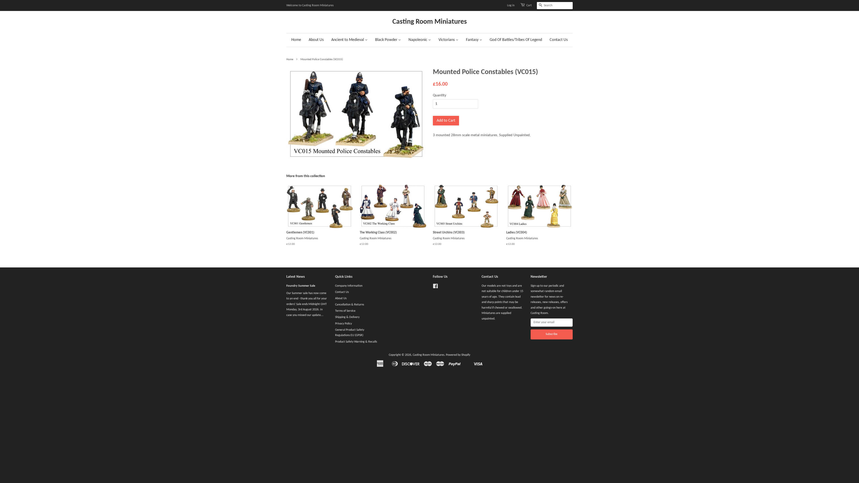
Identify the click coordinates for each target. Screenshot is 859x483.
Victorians (447, 40)
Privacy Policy (343, 323)
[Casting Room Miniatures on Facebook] (435, 287)
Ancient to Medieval (348, 40)
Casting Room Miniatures (429, 21)
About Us (316, 40)
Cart (529, 5)
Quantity (439, 95)
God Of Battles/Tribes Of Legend (516, 40)
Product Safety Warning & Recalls (356, 341)
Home (296, 40)
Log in (511, 5)
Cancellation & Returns (349, 304)
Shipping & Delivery (347, 317)
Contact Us (559, 40)
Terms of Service (345, 311)
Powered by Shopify (458, 355)
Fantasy (472, 40)
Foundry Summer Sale (300, 286)
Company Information (348, 286)
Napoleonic (418, 40)
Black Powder (386, 40)
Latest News (295, 277)
